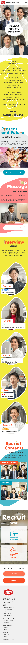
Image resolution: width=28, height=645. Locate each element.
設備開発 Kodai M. (9, 607)
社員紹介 (5, 605)
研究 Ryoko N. (8, 609)
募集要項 (6, 636)
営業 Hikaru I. (7, 613)
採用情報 (5, 632)
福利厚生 (6, 629)
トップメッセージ (8, 602)
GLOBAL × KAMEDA (9, 620)
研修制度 (6, 627)
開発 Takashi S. (8, 615)
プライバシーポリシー (8, 639)
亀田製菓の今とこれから (10, 599)
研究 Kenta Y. (7, 611)
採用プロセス (7, 634)
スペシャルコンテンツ (9, 618)
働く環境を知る (7, 625)
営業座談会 (6, 622)
